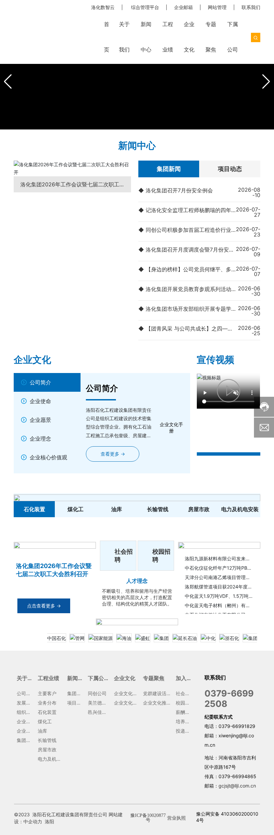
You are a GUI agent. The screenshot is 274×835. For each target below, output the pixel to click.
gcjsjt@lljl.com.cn (237, 785)
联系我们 (251, 7)
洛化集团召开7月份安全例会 (179, 190)
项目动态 (230, 168)
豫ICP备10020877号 (148, 818)
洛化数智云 (103, 7)
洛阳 (49, 821)
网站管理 (217, 7)
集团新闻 (169, 168)
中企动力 (32, 821)
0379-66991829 (237, 726)
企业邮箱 (183, 7)
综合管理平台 (145, 7)
